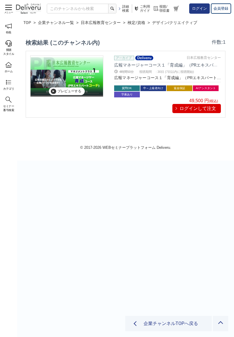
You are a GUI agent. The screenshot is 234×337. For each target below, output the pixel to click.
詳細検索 (125, 9)
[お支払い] (177, 8)
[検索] (112, 8)
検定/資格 (136, 22)
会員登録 (220, 8)
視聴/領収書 (164, 9)
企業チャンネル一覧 (56, 22)
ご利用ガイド (145, 9)
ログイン (199, 8)
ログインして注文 (197, 108)
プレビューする (69, 91)
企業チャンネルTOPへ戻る (171, 323)
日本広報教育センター (101, 22)
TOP (27, 22)
